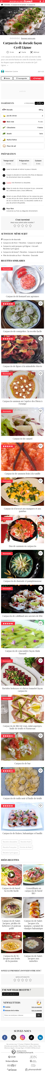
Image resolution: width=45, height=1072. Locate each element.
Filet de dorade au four (12, 255)
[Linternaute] (11, 1061)
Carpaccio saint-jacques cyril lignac (17, 246)
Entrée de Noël (26, 847)
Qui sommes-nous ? (12, 1044)
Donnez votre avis (28, 38)
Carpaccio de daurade (12, 239)
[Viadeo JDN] (33, 1065)
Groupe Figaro (20, 1048)
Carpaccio (31, 5)
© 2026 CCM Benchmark (33, 1048)
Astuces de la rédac (12, 1010)
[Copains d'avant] (11, 1065)
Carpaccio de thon (10, 243)
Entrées (7, 5)
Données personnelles (11, 1046)
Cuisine (7, 1007)
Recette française (9, 847)
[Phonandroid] (33, 1069)
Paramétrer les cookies (26, 1046)
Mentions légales (10, 1048)
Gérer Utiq (37, 1046)
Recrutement (35, 1044)
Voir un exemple (37, 1007)
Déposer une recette (10, 994)
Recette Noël (26, 842)
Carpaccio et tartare (19, 5)
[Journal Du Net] (33, 1057)
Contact (21, 1044)
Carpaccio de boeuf (10, 252)
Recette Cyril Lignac (10, 853)
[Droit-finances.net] (33, 1061)
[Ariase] (11, 1069)
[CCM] (11, 1057)
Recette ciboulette (10, 842)
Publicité (27, 1044)
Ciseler (8, 183)
